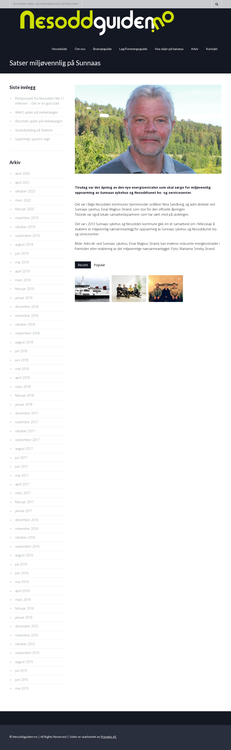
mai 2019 (22, 262)
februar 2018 (24, 395)
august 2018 (24, 342)
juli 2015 (21, 670)
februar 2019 (24, 289)
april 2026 (22, 173)
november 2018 (26, 315)
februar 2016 (24, 608)
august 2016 (24, 555)
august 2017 (24, 448)
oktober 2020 (25, 191)
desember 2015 (26, 626)
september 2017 (27, 440)
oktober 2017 (25, 431)
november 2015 (26, 635)
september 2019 (27, 235)
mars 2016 (23, 599)
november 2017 (26, 422)
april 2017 (22, 484)
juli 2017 (21, 457)
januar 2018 (23, 404)
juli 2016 (21, 564)
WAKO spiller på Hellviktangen (36, 112)
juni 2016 (21, 573)
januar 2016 (23, 617)
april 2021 (22, 182)
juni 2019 (21, 253)
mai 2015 (22, 688)
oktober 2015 (25, 644)
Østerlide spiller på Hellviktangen (38, 121)
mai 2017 (22, 475)
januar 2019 (23, 298)
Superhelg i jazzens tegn (32, 139)
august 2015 (24, 662)
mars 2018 (23, 386)
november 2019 (26, 218)
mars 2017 (23, 493)
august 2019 (24, 244)
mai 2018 (22, 369)
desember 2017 (26, 413)
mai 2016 (22, 582)
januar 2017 (23, 511)
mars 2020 (23, 200)
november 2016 (26, 528)
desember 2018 (26, 306)
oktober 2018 (25, 324)
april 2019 (22, 271)
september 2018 (27, 333)
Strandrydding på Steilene (34, 130)
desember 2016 (26, 520)
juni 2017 (21, 466)
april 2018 (22, 377)
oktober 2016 (25, 537)
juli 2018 (21, 351)
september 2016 (27, 546)
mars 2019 (23, 280)
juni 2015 (21, 679)
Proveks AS (108, 737)
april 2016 (22, 591)
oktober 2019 (25, 227)
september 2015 (27, 653)
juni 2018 (21, 360)
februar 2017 (24, 502)
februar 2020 (24, 209)
